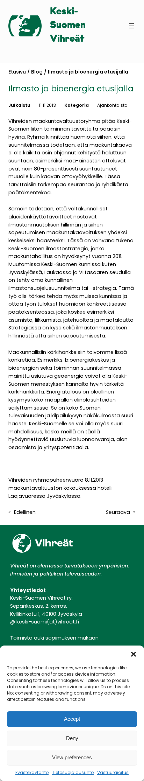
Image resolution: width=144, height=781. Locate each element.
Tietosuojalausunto (73, 772)
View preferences (72, 757)
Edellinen (25, 512)
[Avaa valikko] (131, 26)
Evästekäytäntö (32, 772)
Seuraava (118, 512)
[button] (133, 654)
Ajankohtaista (112, 105)
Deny (72, 738)
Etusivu (17, 71)
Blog (37, 71)
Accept (72, 719)
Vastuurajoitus (113, 772)
